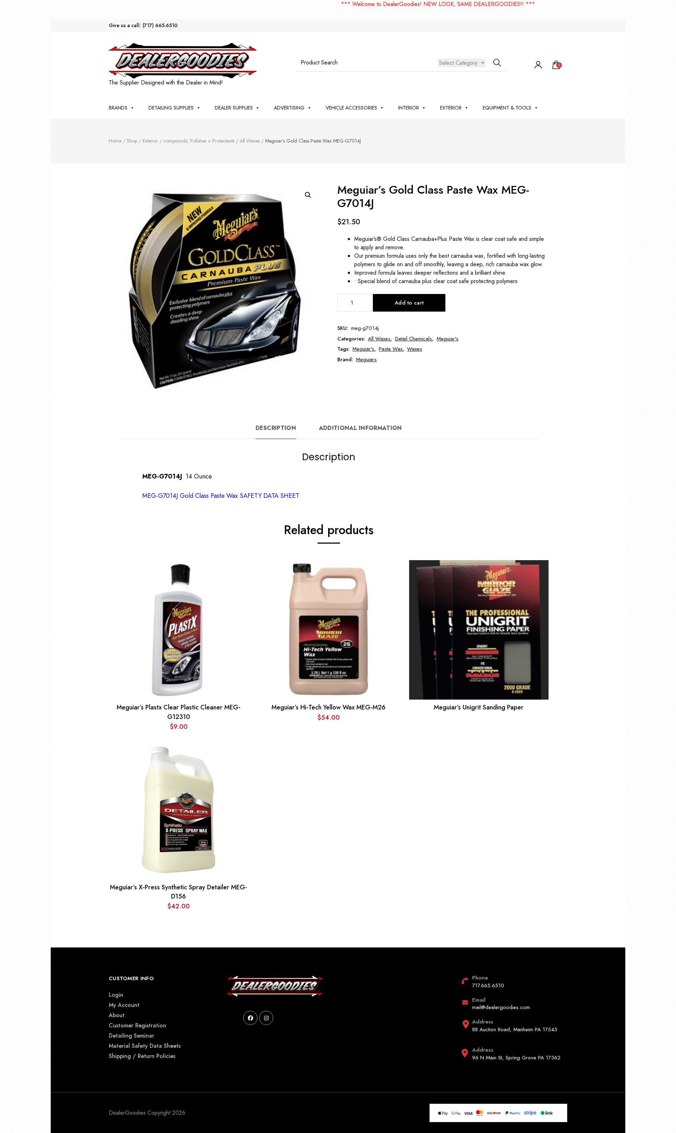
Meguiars (366, 359)
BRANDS (118, 107)
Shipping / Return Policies (142, 1056)
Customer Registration (137, 1025)
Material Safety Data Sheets (145, 1046)
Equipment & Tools (507, 107)
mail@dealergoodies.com (501, 1007)
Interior (408, 107)
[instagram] (266, 1018)
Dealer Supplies (234, 107)
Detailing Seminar (131, 1036)
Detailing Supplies (171, 107)
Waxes (414, 349)
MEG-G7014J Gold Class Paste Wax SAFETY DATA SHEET (220, 495)
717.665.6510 (488, 985)
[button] (308, 195)
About (117, 1015)
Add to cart (409, 303)
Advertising (289, 107)
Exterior (451, 107)
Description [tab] (276, 428)
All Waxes (379, 339)
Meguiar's (447, 339)
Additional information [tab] (360, 428)
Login (116, 995)
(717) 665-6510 (160, 25)
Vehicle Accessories (351, 107)
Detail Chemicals (413, 339)
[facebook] (250, 1018)
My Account (124, 1005)
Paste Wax (390, 349)
